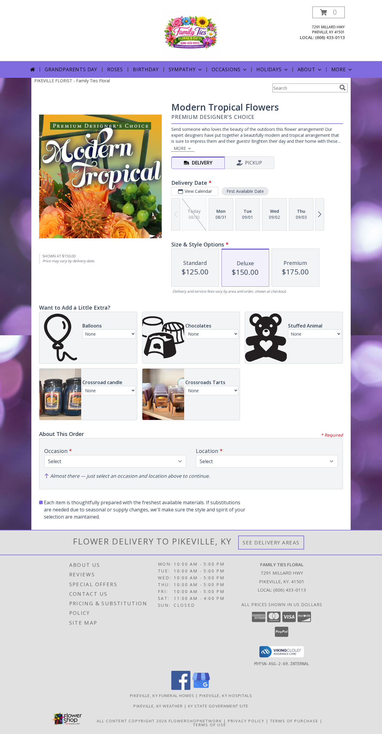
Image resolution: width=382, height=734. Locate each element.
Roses (115, 69)
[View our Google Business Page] (201, 688)
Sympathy (182, 69)
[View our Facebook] (180, 688)
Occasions (226, 69)
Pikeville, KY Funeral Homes (162, 695)
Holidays (268, 69)
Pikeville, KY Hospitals (225, 695)
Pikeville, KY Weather (158, 706)
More (338, 69)
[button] (328, 12)
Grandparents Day (71, 69)
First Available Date (245, 191)
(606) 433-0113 (330, 37)
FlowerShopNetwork (195, 721)
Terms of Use (209, 724)
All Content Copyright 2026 (132, 721)
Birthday (145, 69)
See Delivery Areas (271, 542)
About (306, 69)
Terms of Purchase (294, 721)
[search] (342, 87)
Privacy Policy (246, 721)
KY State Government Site (218, 706)
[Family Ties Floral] (191, 34)
